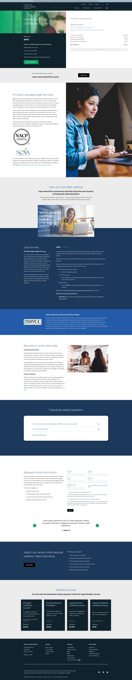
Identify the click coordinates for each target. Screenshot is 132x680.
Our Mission (70, 647)
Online (58, 247)
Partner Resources (94, 655)
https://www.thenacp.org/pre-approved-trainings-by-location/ (35, 165)
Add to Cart (99, 49)
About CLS (86, 8)
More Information (31, 62)
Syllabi (47, 653)
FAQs (68, 651)
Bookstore (91, 651)
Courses (77, 8)
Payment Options (93, 649)
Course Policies (50, 651)
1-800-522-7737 (28, 655)
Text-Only (66, 247)
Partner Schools (71, 649)
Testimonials (70, 655)
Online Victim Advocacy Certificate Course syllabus (76, 290)
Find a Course (49, 647)
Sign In (96, 4)
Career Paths (97, 8)
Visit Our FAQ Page (39, 435)
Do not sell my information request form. (59, 677)
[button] (34, 525)
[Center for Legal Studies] (30, 6)
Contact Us (92, 647)
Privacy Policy (71, 658)
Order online (62, 299)
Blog (107, 8)
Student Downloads (94, 653)
